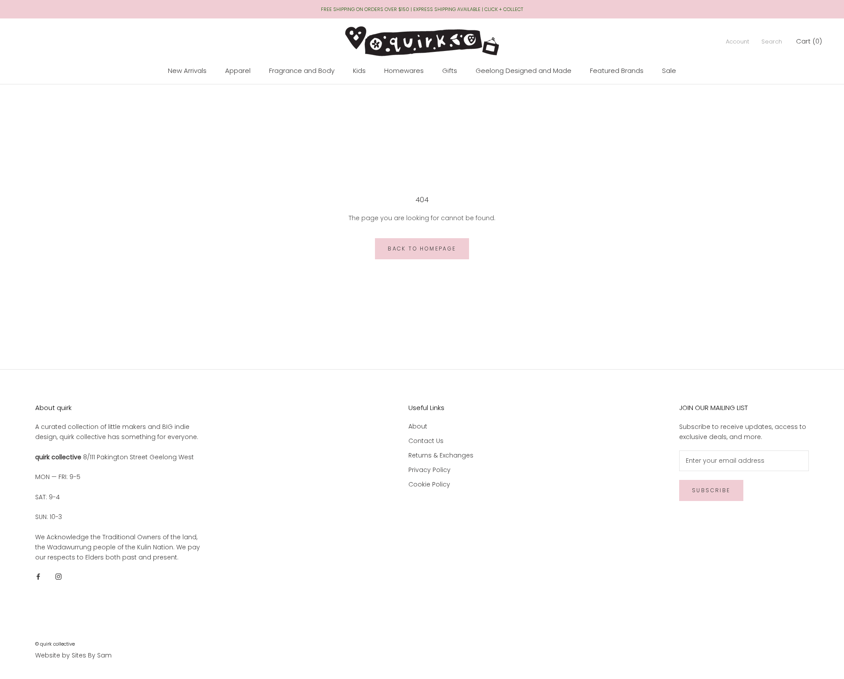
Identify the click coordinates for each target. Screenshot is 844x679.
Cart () (809, 41)
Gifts (449, 70)
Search (771, 41)
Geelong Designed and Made (523, 70)
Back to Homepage (422, 248)
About (417, 426)
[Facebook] (38, 576)
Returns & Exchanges (440, 455)
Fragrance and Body (302, 70)
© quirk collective (55, 643)
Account (737, 41)
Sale (669, 70)
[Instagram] (58, 576)
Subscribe (711, 490)
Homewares (404, 70)
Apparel (238, 70)
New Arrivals (187, 70)
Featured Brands (617, 70)
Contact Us (426, 440)
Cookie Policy (429, 484)
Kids (359, 70)
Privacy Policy (429, 469)
